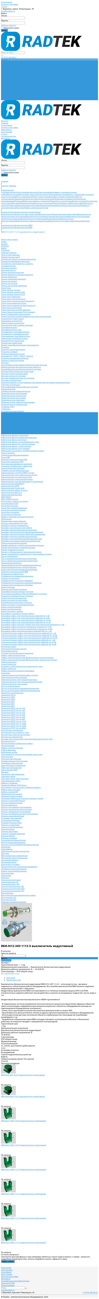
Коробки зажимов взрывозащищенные (19, 530)
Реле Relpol (6, 1272)
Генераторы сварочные (11, 343)
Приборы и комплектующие (14, 869)
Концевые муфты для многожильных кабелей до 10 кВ (26, 620)
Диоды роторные (9, 281)
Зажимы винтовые (9, 831)
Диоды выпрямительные (12, 272)
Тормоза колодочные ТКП (12, 889)
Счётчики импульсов (10, 385)
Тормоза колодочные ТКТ (12, 891)
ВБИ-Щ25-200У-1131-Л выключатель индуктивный (23, 1169)
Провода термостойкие (11, 796)
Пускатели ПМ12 (8, 695)
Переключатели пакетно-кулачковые (18, 402)
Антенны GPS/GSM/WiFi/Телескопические (20, 845)
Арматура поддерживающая (14, 508)
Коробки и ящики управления (62, 197)
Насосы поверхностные (12, 803)
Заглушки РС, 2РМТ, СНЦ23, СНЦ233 (17, 356)
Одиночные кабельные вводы (14, 455)
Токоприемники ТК (9, 882)
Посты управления (24, 197)
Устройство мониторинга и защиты (17, 264)
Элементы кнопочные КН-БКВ (14, 572)
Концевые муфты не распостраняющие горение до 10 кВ (26, 629)
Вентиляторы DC (8, 900)
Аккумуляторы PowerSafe (12, 488)
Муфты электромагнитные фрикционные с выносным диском (29, 660)
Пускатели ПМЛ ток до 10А (13, 708)
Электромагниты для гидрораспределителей (21, 682)
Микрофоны (6, 849)
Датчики (15, 203)
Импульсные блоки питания (14, 589)
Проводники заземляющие (13, 521)
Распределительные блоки (13, 840)
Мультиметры (7, 873)
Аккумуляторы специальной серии (17, 479)
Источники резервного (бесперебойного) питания (24, 594)
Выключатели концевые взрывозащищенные (46, 216)
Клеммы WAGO (8, 836)
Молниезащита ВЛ (9, 503)
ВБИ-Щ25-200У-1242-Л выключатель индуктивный (23, 1121)
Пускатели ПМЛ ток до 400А (13, 728)
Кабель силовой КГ (9, 792)
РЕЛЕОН (5, 246)
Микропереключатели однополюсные (18, 567)
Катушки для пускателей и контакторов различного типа (27, 739)
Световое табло (8, 776)
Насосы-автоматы (9, 805)
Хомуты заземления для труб (14, 523)
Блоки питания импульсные (13, 598)
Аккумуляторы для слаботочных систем (19, 475)
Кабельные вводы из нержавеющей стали (20, 442)
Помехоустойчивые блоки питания (17, 596)
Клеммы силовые (9, 838)
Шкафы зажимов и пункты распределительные (22, 545)
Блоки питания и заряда (12, 611)
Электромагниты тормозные (14, 684)
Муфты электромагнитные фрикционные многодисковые (27, 657)
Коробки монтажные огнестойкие (16, 528)
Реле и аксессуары (41, 197)
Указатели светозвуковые (12, 774)
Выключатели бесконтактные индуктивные (58, 214)
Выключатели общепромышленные (32, 221)
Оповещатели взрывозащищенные (17, 576)
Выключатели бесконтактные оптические (20, 429)
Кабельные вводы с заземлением (16, 446)
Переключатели (26, 203)
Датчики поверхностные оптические (17, 378)
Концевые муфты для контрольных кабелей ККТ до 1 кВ (26, 631)
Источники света (27, 194)
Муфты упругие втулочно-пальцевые (17, 671)
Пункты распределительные (14, 543)
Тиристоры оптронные (11, 308)
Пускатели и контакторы (61, 201)
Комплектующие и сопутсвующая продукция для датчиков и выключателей (35, 382)
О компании (6, 2)
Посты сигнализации (10, 686)
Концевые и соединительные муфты (17, 613)
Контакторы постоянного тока (15, 732)
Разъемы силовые (9, 352)
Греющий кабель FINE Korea (14, 785)
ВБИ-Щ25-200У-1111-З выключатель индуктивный (23, 1242)
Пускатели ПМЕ (8, 697)
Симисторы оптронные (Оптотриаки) (18, 312)
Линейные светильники (12, 763)
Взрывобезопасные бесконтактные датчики (21, 369)
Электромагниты (42, 194)
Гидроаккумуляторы (10, 820)
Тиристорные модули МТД (13, 294)
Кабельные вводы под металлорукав (18, 444)
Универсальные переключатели (15, 391)
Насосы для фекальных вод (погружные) (19, 814)
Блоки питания (79, 201)
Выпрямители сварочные (12, 341)
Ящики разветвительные (12, 550)
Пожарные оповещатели (65, 199)
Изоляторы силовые (10, 864)
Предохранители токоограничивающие (19, 867)
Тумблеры (5, 409)
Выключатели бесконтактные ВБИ (16, 227)
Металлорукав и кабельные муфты (68, 203)
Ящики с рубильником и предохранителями (21, 552)
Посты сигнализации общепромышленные (20, 691)
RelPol (4, 248)
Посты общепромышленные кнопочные (19, 561)
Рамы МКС (5, 457)
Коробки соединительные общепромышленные (23, 534)
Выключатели (32, 192)
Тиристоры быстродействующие (16, 310)
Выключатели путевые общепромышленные (69, 221)
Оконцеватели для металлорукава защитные (21, 754)
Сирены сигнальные (10, 578)
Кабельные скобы (9, 752)
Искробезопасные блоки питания (16, 602)
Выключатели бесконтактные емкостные (20, 214)
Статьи (4, 6)
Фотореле (5, 1279)
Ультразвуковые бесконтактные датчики (19, 387)
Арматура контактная (11, 514)
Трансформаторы (58, 194)
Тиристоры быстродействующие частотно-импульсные (26, 316)
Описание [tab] (10, 978)
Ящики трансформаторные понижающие (20, 345)
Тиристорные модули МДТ (13, 292)
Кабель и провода (74, 194)
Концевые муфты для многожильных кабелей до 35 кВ (26, 622)
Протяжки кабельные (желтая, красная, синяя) (22, 798)
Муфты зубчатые (8, 668)
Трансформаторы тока (11, 330)
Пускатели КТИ (7, 704)
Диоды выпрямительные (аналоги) (17, 275)
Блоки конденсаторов (11, 609)
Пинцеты (5, 878)
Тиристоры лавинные (10, 297)
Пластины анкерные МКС (12, 462)
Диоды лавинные (9, 277)
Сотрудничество (8, 97)
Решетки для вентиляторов (13, 902)
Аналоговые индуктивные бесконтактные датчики (24, 365)
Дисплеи (20, 208)
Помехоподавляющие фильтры (15, 261)
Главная (4, 84)
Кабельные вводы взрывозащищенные (19, 437)
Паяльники (6, 875)
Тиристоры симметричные (13, 299)
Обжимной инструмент (11, 794)
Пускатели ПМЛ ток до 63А (13, 717)
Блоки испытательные (11, 607)
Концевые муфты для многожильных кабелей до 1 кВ (25, 616)
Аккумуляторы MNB (10, 486)
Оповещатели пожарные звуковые (17, 580)
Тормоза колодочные (44, 199)
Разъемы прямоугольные (12, 360)
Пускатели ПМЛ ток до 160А (13, 724)
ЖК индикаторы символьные (14, 858)
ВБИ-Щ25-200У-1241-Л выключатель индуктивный (23, 1145)
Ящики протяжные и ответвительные (18, 547)
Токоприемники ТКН (10, 884)
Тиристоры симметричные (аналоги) (17, 301)
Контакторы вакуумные (11, 737)
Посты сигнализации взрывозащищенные (20, 688)
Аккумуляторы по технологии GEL (16, 477)
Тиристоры (21, 192)
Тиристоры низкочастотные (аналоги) (18, 305)
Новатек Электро (9, 253)
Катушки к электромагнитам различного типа (22, 666)
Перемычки (6, 519)
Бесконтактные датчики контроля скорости (21, 367)
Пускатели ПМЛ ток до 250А (13, 726)
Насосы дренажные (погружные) (16, 812)
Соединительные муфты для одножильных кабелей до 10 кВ (28, 642)
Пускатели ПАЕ (8, 702)
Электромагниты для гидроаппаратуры (19, 679)
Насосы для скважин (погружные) (16, 807)
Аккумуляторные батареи (28, 205)
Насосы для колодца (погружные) (16, 809)
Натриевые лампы (9, 651)
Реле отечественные (10, 255)
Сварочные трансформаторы (14, 338)
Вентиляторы (13, 194)
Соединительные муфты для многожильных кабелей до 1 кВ (28, 633)
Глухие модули (7, 453)
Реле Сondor (6, 1274)
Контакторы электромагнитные (15, 735)
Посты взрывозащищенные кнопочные (19, 558)
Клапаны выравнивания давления (16, 464)
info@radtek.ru (8, 11)
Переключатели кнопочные (13, 396)
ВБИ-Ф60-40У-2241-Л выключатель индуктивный (23, 1075)
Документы (6, 90)
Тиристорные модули (10, 290)
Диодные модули (9, 268)
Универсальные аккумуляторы (15, 470)
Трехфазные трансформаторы (14, 334)
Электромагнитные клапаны (14, 677)
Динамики (6, 847)
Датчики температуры (11, 380)
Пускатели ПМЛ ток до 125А (13, 721)
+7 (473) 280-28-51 (8, 57)
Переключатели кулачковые (14, 393)
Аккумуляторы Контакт (11, 495)
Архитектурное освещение (13, 765)
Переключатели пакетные (13, 400)
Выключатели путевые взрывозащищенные (41, 219)
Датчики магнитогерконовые (14, 374)
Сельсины (5, 673)
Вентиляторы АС (8, 897)
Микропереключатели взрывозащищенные (21, 565)
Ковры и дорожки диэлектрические (17, 517)
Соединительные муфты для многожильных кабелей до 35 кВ (29, 638)
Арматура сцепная (9, 506)
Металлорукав (7, 746)
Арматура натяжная (10, 512)
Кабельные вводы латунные (14, 440)
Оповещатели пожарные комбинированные (21, 583)
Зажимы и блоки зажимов (13, 834)
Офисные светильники (11, 768)
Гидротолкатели (8, 664)
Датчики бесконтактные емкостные (17, 371)
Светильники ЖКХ (9, 770)
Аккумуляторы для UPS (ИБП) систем (17, 473)
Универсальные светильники (14, 761)
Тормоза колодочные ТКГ (12, 886)
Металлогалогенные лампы (13, 649)
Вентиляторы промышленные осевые (18, 895)
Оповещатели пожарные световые (17, 585)
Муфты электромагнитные (36, 208)
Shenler (4, 244)
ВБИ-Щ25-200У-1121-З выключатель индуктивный (23, 1194)
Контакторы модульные (12, 730)
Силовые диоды (8, 192)
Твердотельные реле (10, 257)
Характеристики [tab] (13, 980)
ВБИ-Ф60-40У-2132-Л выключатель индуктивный (23, 1096)
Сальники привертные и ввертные (16, 466)
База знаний (6, 92)
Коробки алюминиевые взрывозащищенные (21, 539)
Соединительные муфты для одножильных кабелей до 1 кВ (28, 640)
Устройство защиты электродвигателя (18, 259)
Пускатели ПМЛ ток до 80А (13, 719)
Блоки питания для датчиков (14, 600)
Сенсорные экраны (9, 860)
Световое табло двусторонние (15, 779)
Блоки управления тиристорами (15, 314)
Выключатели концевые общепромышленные (22, 424)
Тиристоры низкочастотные (13, 303)
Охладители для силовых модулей (17, 325)
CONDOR (5, 250)
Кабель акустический (10, 790)
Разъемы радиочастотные (13, 354)
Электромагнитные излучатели (15, 851)
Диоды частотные (9, 283)
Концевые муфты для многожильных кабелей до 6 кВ (25, 618)
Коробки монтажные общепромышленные (20, 541)
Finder (4, 242)
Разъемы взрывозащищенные (14, 358)
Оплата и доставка (9, 4)
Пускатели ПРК (7, 706)
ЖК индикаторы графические (14, 856)
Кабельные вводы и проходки (36, 201)
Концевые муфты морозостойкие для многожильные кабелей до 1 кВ (32, 624)
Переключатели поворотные (14, 404)
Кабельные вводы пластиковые (15, 448)
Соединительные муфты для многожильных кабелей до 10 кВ (29, 635)
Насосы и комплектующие (13, 801)
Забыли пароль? (8, 25)
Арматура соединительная (13, 510)
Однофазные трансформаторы (15, 332)
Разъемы (19, 201)
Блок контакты (8, 829)
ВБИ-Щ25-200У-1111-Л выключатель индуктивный (23, 1218)
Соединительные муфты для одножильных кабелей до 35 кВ (28, 644)
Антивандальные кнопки (12, 411)
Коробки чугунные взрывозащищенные (19, 536)
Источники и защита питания (14, 501)
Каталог (4, 81)
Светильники (44, 192)
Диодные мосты (8, 270)
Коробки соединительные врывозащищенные (22, 532)
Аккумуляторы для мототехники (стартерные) (22, 481)
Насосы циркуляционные (12, 816)
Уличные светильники (11, 759)
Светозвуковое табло (10, 781)
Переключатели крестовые (13, 398)
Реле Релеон (7, 1270)
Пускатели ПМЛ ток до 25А (13, 713)
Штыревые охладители (11, 321)
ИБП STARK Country (9, 499)
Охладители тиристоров (12, 319)
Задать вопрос (8, 1261)
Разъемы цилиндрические (13, 349)
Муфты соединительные (12, 748)
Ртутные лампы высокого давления (17, 653)
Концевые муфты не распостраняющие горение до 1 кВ (26, 627)
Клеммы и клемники (43, 203)
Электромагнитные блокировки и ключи (19, 675)
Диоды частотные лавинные (14, 286)
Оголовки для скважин (11, 818)
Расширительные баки (11, 823)
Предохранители (47, 205)
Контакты (5, 99)
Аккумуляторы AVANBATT (12, 484)
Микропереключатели (24, 199)
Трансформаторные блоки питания (17, 591)
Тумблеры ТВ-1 (8, 407)
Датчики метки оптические (13, 376)
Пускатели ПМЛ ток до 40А (13, 715)
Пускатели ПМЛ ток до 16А (13, 710)
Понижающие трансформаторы (15, 336)
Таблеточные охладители (12, 323)
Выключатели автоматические (15, 415)
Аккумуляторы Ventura (11, 492)
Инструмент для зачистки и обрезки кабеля (21, 787)
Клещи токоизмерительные (13, 871)
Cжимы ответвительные (12, 827)
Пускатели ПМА (8, 699)
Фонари (4, 772)
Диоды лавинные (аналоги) (13, 279)
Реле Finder (6, 1268)
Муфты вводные (8, 750)
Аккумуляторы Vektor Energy (14, 490)
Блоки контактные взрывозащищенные (19, 569)
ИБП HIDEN (6, 497)
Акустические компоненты (67, 205)
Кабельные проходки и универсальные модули (22, 451)
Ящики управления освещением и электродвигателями (26, 554)
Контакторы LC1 (8, 741)
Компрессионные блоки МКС (14, 459)
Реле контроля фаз (9, 1276)
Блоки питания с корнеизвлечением (17, 605)
